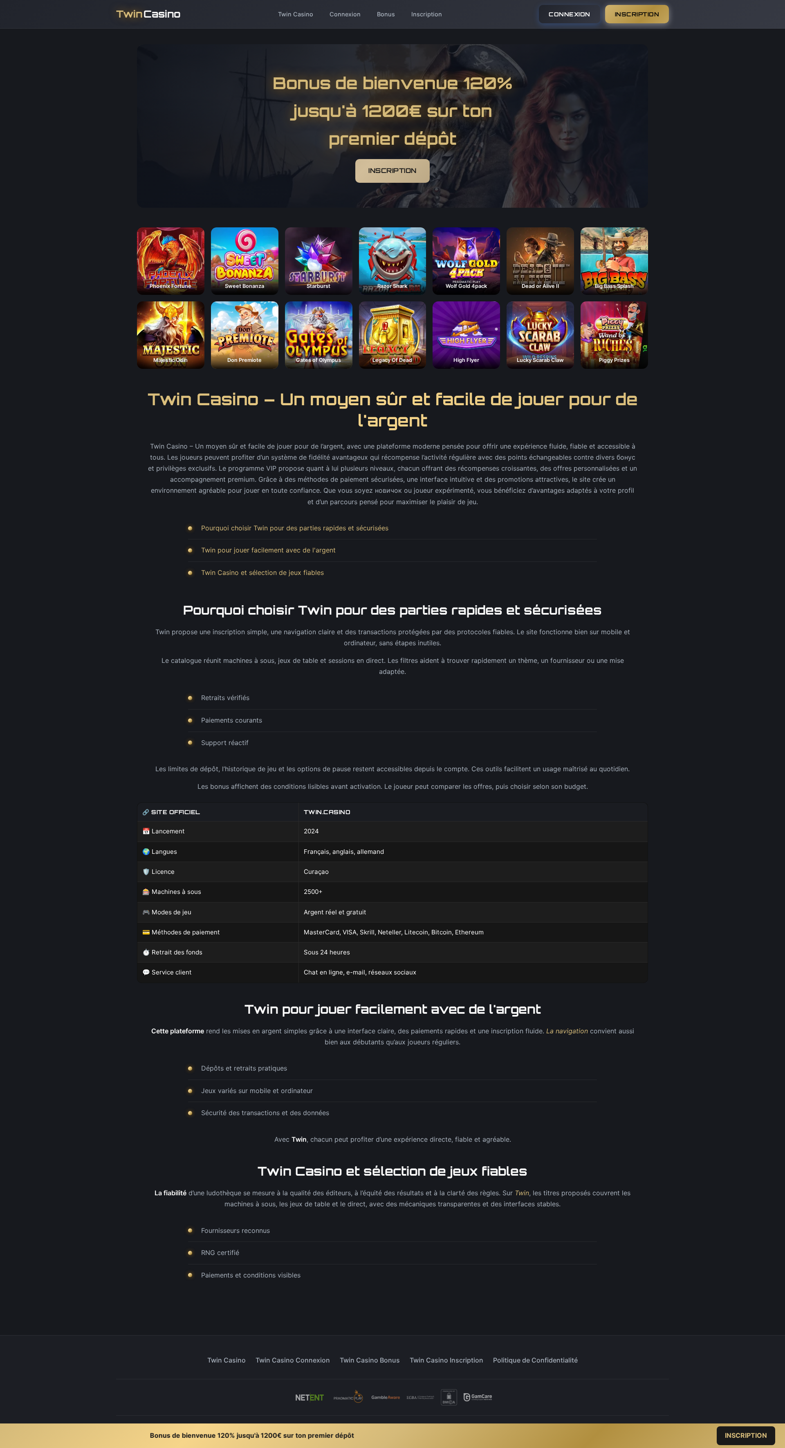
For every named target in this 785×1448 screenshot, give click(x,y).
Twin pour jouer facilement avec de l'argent (268, 550)
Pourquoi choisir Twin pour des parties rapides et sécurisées (294, 528)
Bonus (386, 14)
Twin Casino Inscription (446, 1360)
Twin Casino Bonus (370, 1360)
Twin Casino (295, 14)
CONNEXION (569, 14)
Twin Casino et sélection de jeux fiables (262, 572)
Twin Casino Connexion (293, 1360)
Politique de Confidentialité (535, 1360)
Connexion (345, 14)
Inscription (426, 14)
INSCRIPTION (637, 14)
